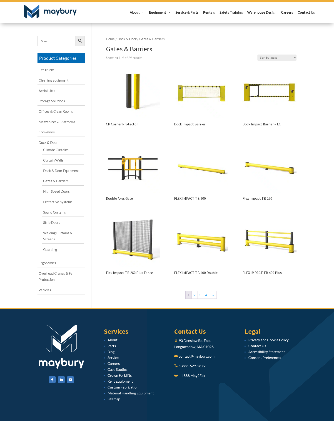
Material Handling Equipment (130, 393)
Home (110, 39)
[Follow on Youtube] (70, 379)
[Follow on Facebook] (52, 379)
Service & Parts (187, 12)
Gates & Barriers (56, 181)
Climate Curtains (56, 150)
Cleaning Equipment (54, 80)
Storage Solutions (52, 101)
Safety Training (231, 12)
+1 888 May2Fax (192, 375)
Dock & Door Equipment (61, 171)
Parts (111, 346)
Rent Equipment (120, 381)
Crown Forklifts (119, 375)
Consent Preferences (264, 357)
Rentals (209, 12)
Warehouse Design (262, 12)
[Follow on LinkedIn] (61, 379)
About (135, 12)
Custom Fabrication (123, 387)
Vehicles (45, 290)
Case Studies (117, 369)
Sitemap (113, 399)
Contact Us (306, 12)
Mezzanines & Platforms (57, 122)
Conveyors (47, 132)
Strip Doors (51, 222)
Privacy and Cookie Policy (268, 340)
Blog (111, 351)
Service (113, 357)
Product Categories (58, 58)
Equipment (157, 12)
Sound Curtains (54, 212)
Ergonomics (47, 263)
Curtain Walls (53, 160)
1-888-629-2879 (192, 366)
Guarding (50, 249)
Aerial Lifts (47, 91)
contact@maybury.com (196, 356)
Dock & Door (127, 39)
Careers (287, 12)
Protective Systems (57, 202)
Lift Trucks (47, 70)
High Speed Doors (56, 191)
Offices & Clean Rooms (56, 111)
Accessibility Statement (266, 351)
